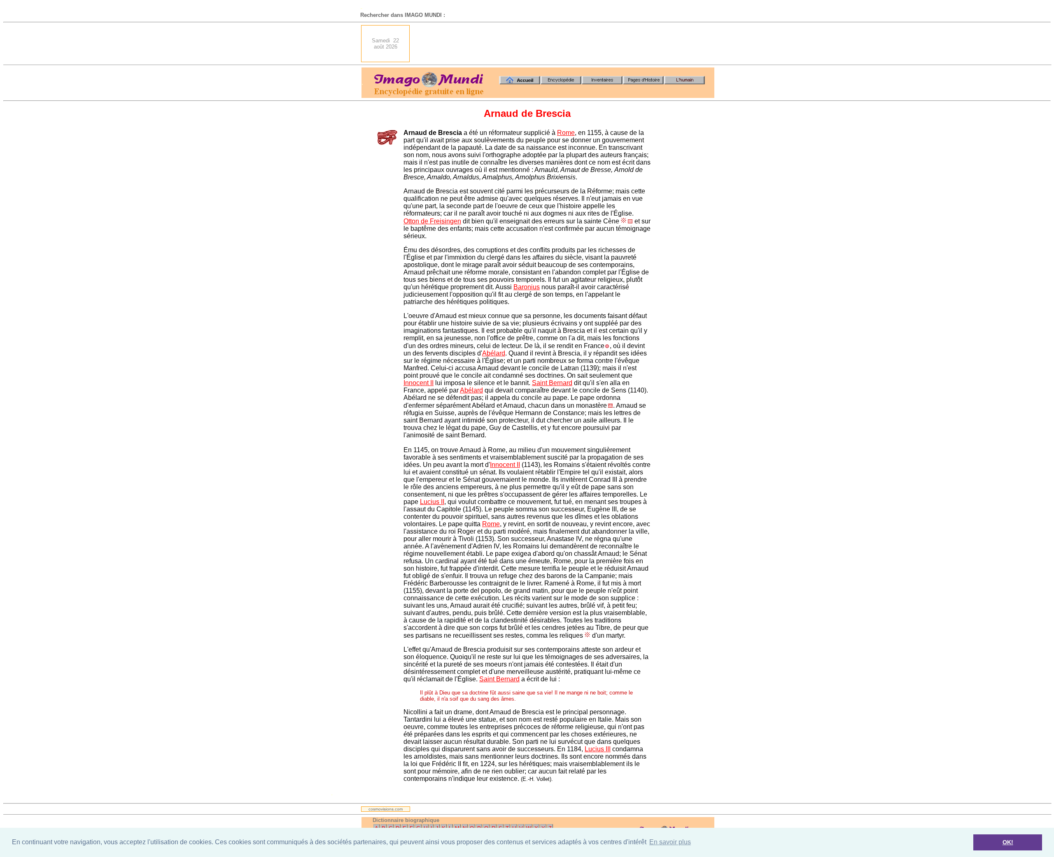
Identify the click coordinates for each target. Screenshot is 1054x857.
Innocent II (418, 382)
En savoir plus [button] (670, 841)
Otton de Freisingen (432, 221)
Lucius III (598, 749)
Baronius (526, 286)
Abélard (493, 353)
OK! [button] (1008, 842)
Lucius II (432, 501)
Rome (566, 132)
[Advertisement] (564, 43)
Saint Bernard (552, 382)
